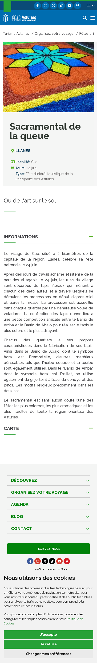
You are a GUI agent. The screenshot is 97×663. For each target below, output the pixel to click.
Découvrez (24, 480)
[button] (90, 6)
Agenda (19, 504)
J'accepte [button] (48, 634)
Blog (17, 516)
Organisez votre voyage (40, 492)
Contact (21, 528)
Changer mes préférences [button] (48, 654)
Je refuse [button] (48, 644)
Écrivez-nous (48, 548)
